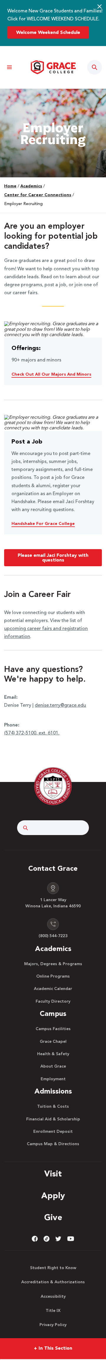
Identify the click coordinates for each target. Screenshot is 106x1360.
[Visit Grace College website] (53, 67)
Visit (53, 1174)
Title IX (53, 1311)
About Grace (53, 1066)
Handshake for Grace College (43, 524)
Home (10, 186)
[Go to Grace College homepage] (53, 786)
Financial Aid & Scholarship (53, 1119)
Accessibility (53, 1296)
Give (53, 1218)
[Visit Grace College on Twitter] (58, 1238)
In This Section (53, 1348)
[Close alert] (99, 6)
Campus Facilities (53, 1029)
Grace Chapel (53, 1042)
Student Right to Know (53, 1268)
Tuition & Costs (53, 1106)
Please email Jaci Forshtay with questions (53, 558)
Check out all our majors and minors (51, 374)
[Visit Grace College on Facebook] (35, 1238)
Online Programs (53, 976)
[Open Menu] (9, 67)
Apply (53, 1196)
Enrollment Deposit (53, 1132)
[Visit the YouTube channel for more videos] (70, 1238)
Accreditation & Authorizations (53, 1282)
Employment (53, 1079)
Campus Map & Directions (53, 1144)
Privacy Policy (53, 1325)
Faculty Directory (53, 1001)
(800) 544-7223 (53, 936)
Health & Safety (53, 1054)
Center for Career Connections (37, 195)
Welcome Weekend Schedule (48, 32)
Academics (31, 186)
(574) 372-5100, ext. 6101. (31, 733)
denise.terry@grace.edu (60, 705)
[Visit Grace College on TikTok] (46, 1238)
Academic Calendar (53, 989)
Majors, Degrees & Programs (53, 964)
